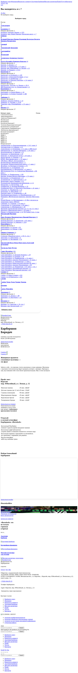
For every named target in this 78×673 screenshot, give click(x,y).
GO (2, 5)
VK (7, 3)
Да (1, 13)
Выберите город (6, 1)
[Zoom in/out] (7, 652)
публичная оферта (10, 622)
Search (21, 627)
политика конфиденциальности (15, 617)
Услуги (63, 1)
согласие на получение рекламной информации (20, 621)
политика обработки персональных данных (19, 619)
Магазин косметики (50, 1)
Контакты (69, 1)
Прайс (59, 1)
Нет (4, 13)
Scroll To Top (5, 650)
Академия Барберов (37, 1)
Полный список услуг (8, 402)
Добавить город (6, 309)
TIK (9, 570)
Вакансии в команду (24, 1)
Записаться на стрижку (8, 404)
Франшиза (14, 1)
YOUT (3, 3)
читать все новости (7, 519)
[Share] (3, 652)
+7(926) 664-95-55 (6, 324)
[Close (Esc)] (1, 652)
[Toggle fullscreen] (5, 652)
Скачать (3, 352)
